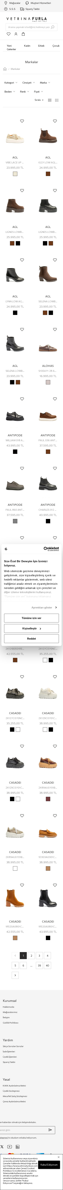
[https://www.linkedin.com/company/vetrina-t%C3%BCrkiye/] (18, 1147)
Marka (43, 82)
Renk (23, 91)
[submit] (50, 1130)
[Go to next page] (15, 975)
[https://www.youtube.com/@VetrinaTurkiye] (9, 1146)
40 (47, 965)
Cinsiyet (26, 82)
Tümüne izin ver (31, 618)
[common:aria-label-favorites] (9, 34)
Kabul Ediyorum (49, 1164)
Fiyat (37, 91)
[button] (34, 100)
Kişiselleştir (29, 628)
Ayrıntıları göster (41, 607)
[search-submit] (52, 27)
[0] (23, 34)
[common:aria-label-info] (16, 34)
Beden (8, 91)
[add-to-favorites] (22, 121)
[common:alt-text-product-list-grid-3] (56, 100)
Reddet (31, 638)
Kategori (9, 82)
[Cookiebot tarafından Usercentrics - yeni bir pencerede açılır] (44, 549)
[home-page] (5, 69)
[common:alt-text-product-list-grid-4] (49, 100)
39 (39, 965)
